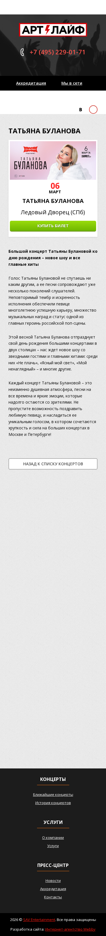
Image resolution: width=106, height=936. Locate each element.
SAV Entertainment (39, 919)
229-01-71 (58, 52)
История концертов (53, 802)
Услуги (53, 845)
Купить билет (53, 225)
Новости (53, 880)
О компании (53, 837)
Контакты (26, 97)
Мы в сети (71, 83)
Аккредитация (31, 83)
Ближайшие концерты (53, 794)
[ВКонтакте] (80, 109)
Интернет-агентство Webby (70, 929)
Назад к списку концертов (53, 463)
